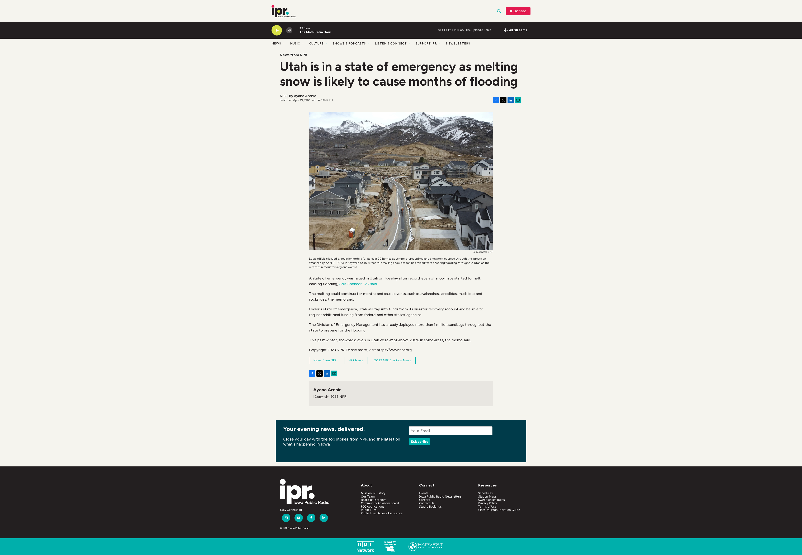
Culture (316, 43)
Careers (424, 500)
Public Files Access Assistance (381, 513)
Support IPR (426, 43)
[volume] (289, 30)
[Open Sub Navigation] (284, 43)
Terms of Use (487, 506)
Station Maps (487, 496)
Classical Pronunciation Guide (499, 510)
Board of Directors (373, 500)
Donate (519, 11)
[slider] (296, 30)
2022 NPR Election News (392, 360)
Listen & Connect (391, 43)
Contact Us (426, 503)
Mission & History (373, 493)
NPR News (356, 360)
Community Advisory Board (380, 503)
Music (295, 43)
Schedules (485, 493)
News (276, 43)
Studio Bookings (430, 506)
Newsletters (458, 43)
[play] (276, 30)
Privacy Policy (487, 503)
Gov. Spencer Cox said (358, 284)
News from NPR (293, 55)
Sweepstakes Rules (491, 500)
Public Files (369, 510)
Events (423, 493)
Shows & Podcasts (349, 43)
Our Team (368, 496)
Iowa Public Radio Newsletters (440, 496)
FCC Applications (372, 506)
